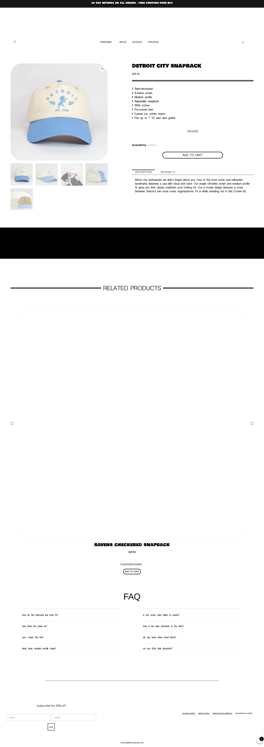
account (137, 41)
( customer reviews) (131, 564)
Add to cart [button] (132, 571)
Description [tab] (143, 172)
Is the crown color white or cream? (161, 615)
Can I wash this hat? (32, 637)
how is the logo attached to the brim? (163, 626)
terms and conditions (222, 713)
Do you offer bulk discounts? (157, 648)
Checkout (153, 41)
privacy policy (188, 713)
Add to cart (193, 155)
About (122, 41)
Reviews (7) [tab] (168, 172)
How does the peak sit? (34, 626)
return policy (204, 713)
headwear (106, 41)
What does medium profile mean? (39, 648)
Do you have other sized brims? (159, 637)
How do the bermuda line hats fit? (40, 615)
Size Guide (192, 131)
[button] (106, 41)
